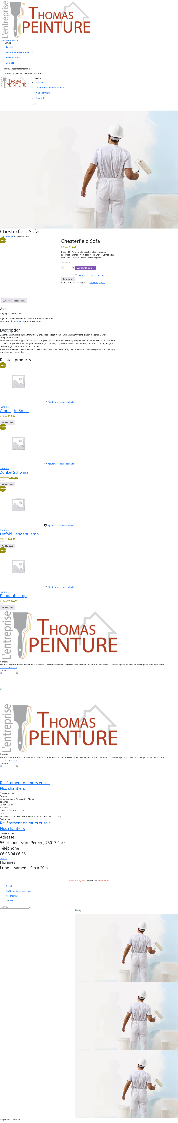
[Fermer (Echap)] (175, 2)
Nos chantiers (12, 788)
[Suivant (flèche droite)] (174, 561)
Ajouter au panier (85, 268)
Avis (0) (6, 300)
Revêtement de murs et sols (25, 782)
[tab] (6, 300)
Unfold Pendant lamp (19, 534)
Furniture (93, 282)
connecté (19, 321)
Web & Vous (16, 819)
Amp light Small (14, 410)
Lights (102, 282)
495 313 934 (92, 872)
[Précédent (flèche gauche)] (4, 561)
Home (3, 236)
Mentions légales (67, 816)
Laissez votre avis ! (8, 667)
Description (19, 300)
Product (9, 236)
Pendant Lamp (13, 595)
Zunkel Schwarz (14, 472)
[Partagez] (170, 2)
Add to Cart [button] (7, 422)
